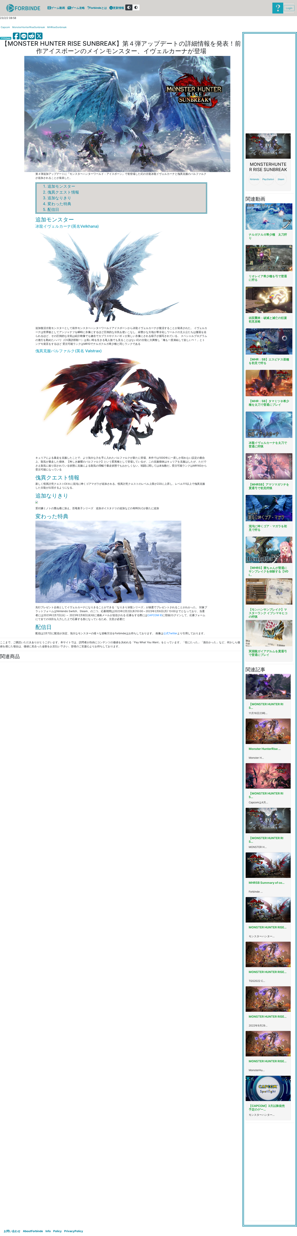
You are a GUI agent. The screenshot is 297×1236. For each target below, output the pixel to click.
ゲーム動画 (58, 7)
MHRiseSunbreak (57, 27)
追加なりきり (59, 198)
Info (48, 1231)
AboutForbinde (33, 1231)
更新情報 (118, 7)
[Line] (23, 36)
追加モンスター (61, 186)
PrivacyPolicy (73, 1231)
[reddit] (31, 36)
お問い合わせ (12, 1231)
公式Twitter (170, 633)
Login (289, 8)
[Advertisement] (93, 710)
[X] (39, 36)
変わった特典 (59, 203)
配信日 (53, 209)
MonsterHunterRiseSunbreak (28, 27)
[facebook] (16, 36)
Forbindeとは (98, 7)
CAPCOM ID (154, 615)
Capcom (5, 27)
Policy (57, 1231)
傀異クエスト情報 (63, 192)
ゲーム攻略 (78, 7)
